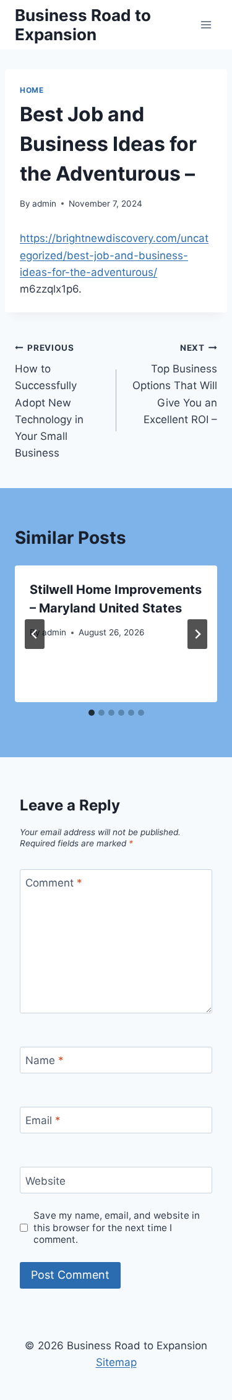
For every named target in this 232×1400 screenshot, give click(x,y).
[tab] (91, 713)
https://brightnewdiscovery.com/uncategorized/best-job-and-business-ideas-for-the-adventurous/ (114, 255)
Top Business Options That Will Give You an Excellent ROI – (174, 384)
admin (44, 203)
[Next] (197, 634)
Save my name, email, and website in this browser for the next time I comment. (116, 1227)
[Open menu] (205, 24)
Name (44, 1060)
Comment (53, 883)
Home (31, 90)
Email (43, 1120)
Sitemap (116, 1362)
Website (45, 1180)
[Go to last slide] (35, 634)
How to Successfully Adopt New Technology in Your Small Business (49, 401)
